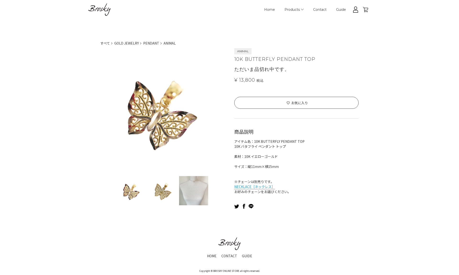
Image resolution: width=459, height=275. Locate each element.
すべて (105, 43)
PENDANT (151, 43)
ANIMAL (170, 43)
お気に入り (299, 102)
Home (269, 9)
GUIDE (247, 255)
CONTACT (229, 255)
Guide (341, 9)
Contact (320, 9)
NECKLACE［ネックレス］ (254, 186)
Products (292, 9)
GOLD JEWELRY (126, 43)
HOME (212, 255)
